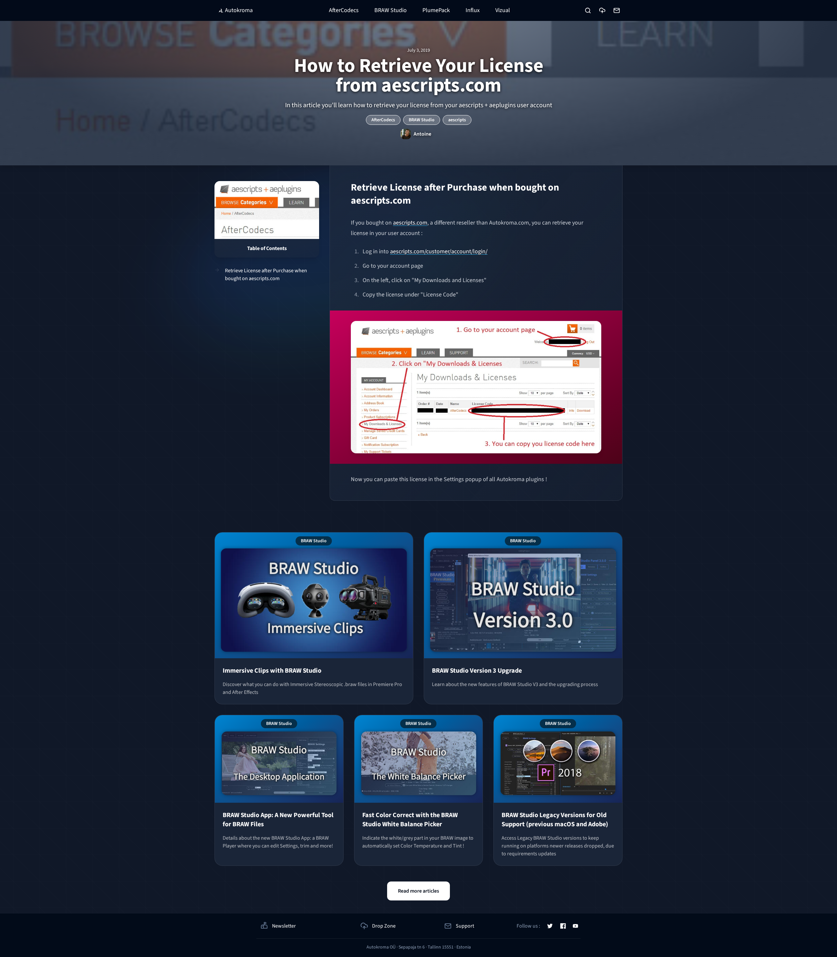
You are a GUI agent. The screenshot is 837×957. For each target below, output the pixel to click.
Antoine (422, 134)
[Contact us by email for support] (617, 10)
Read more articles (418, 891)
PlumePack (436, 10)
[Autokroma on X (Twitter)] (550, 926)
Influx (473, 10)
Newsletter (284, 926)
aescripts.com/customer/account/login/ (438, 251)
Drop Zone (384, 926)
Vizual (502, 10)
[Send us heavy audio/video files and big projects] (602, 10)
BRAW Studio (390, 10)
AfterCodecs (344, 10)
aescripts (457, 120)
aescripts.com (410, 223)
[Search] (588, 10)
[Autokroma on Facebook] (563, 926)
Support (465, 926)
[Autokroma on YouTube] (575, 926)
